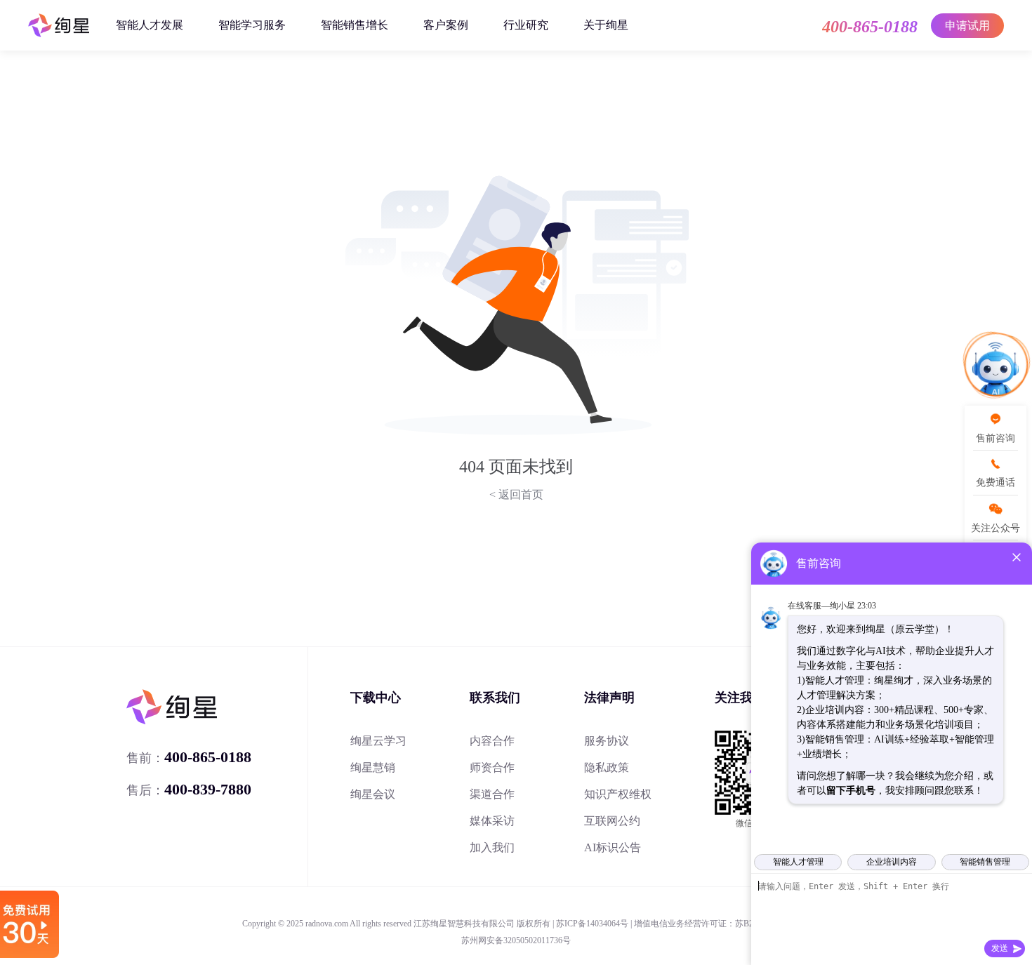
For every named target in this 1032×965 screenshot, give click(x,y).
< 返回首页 (516, 494)
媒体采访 (492, 821)
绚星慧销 (372, 767)
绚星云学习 (378, 741)
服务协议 (606, 741)
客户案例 (445, 25)
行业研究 (525, 25)
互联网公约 (612, 821)
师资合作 (492, 767)
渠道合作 (492, 794)
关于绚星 (605, 25)
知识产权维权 (617, 794)
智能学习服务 (252, 25)
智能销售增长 (354, 25)
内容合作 (492, 741)
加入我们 (492, 847)
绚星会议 (372, 794)
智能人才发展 (149, 25)
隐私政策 (606, 767)
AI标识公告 (612, 847)
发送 (999, 948)
